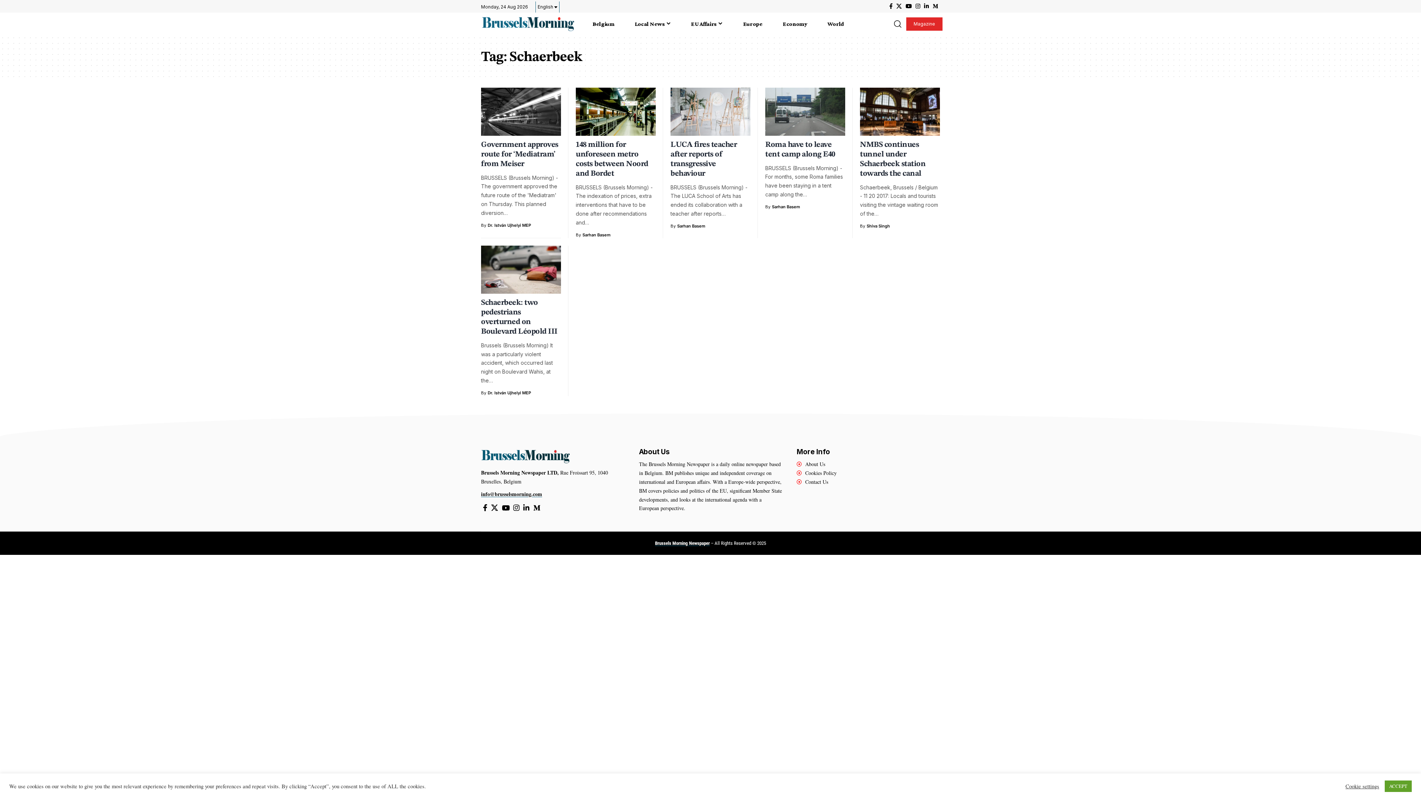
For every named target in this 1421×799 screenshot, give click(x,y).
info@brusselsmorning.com (511, 494)
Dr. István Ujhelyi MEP (509, 225)
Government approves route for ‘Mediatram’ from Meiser (519, 154)
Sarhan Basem (596, 234)
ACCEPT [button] (1398, 786)
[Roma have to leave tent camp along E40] (805, 112)
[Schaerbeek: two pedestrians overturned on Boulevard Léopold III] (521, 270)
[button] (897, 24)
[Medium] (935, 6)
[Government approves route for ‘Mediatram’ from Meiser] (521, 112)
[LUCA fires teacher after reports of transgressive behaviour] (710, 112)
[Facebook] (890, 6)
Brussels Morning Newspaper (682, 543)
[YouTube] (909, 6)
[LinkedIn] (926, 6)
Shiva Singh (878, 226)
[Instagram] (918, 6)
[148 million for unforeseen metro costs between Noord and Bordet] (616, 112)
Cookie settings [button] (1362, 786)
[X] (899, 6)
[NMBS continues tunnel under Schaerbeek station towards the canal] (900, 112)
